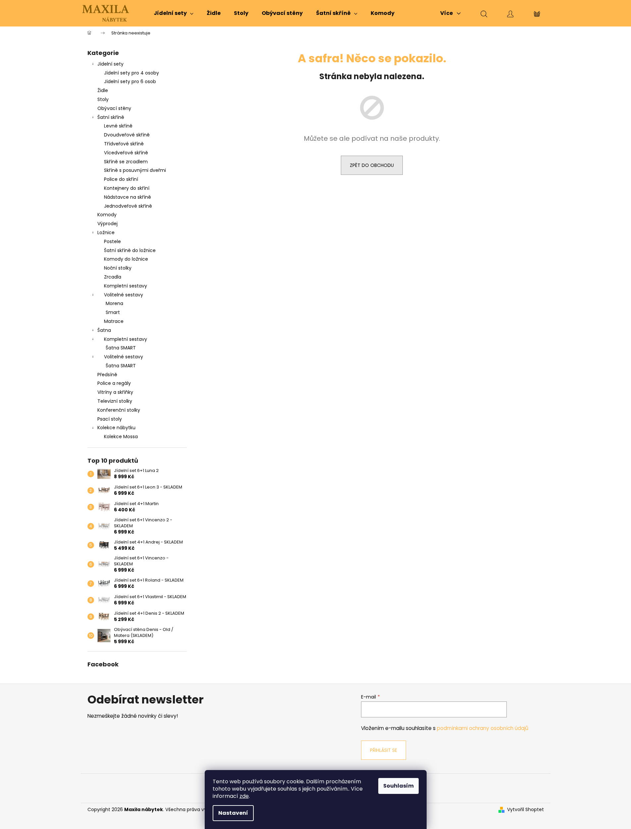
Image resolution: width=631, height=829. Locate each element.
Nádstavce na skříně (127, 197)
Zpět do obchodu (372, 165)
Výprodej (107, 223)
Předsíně (107, 374)
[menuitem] (173, 13)
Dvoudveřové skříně (127, 134)
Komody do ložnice (126, 259)
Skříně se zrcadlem (126, 161)
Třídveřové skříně (124, 143)
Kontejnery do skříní (126, 188)
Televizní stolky (114, 401)
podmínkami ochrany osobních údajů (482, 728)
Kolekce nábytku (116, 427)
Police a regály (114, 383)
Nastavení (233, 813)
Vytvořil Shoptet (525, 809)
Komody (107, 214)
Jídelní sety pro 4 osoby (131, 73)
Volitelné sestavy (123, 294)
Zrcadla (112, 277)
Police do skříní (121, 179)
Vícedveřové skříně (126, 152)
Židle (102, 90)
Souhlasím (398, 786)
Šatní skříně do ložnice (130, 250)
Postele (112, 241)
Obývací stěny (114, 108)
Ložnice (106, 232)
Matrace (114, 321)
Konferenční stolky (118, 410)
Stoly (103, 99)
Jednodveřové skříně (128, 206)
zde (244, 796)
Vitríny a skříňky (115, 392)
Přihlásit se (383, 750)
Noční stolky (117, 268)
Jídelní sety (110, 64)
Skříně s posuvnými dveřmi (135, 170)
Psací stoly (109, 419)
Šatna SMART (121, 347)
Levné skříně (118, 126)
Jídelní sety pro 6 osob (130, 81)
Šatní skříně (110, 117)
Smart (113, 312)
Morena (114, 303)
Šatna (104, 330)
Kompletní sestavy (125, 286)
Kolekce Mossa (121, 436)
